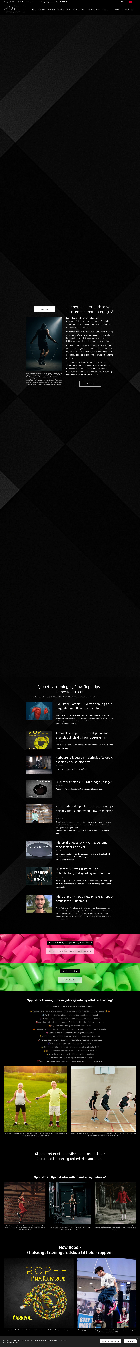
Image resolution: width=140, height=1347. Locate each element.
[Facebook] (4, 2)
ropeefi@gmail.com (48, 2)
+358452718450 (62, 2)
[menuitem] (34, 9)
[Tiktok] (10, 2)
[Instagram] (7, 2)
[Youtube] (13, 2)
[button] (117, 9)
